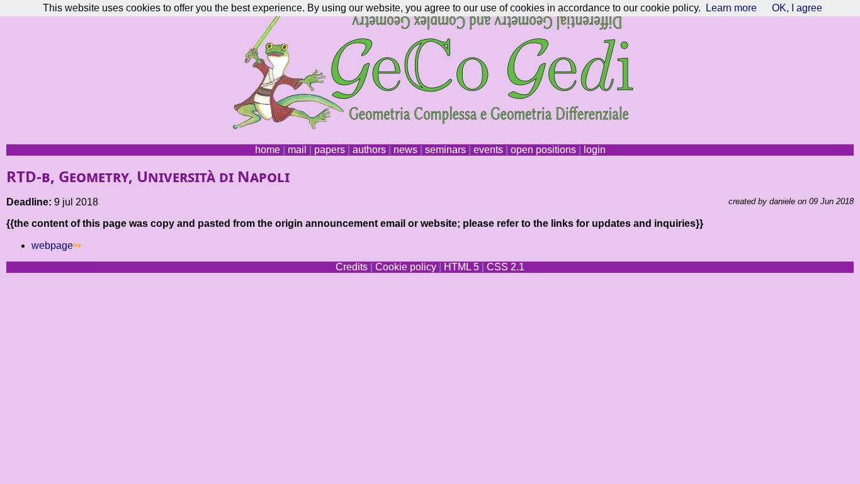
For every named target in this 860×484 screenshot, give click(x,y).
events (488, 149)
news (405, 149)
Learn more (731, 8)
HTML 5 (461, 267)
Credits (352, 267)
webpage (52, 245)
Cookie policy (405, 267)
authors (369, 149)
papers (329, 149)
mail (297, 149)
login (595, 149)
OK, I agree (797, 8)
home (267, 149)
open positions (543, 149)
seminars (445, 149)
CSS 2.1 (505, 267)
